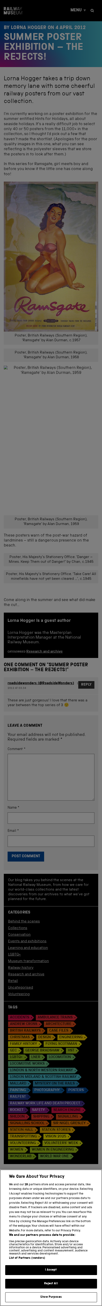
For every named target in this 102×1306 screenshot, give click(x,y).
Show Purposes (51, 1297)
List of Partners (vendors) (27, 1258)
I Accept (51, 1270)
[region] (51, 1237)
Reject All (51, 1283)
